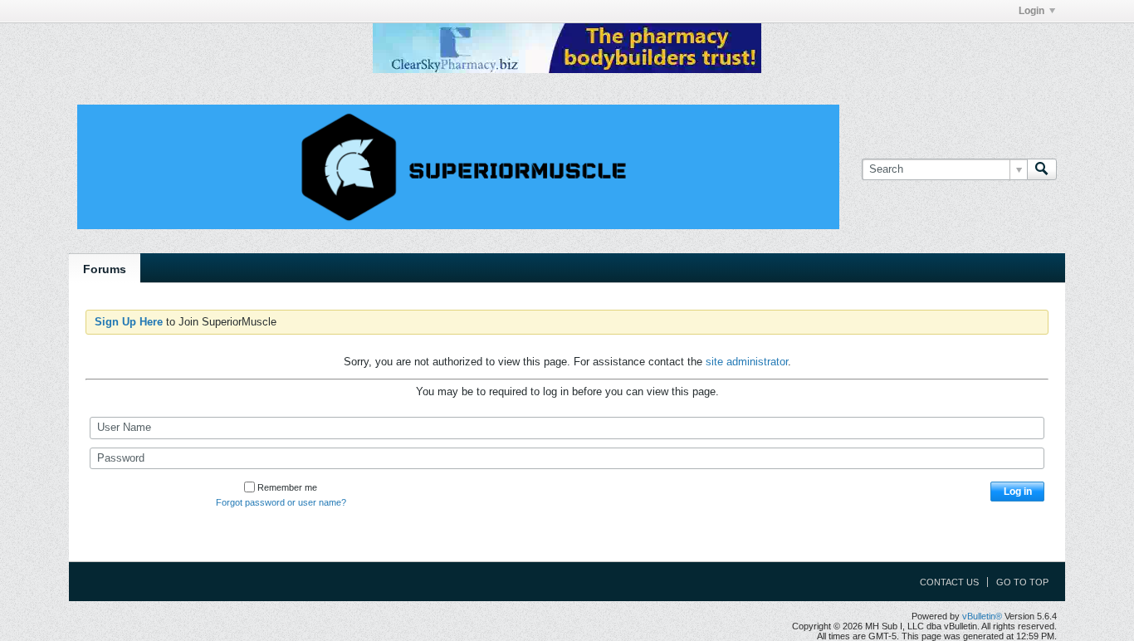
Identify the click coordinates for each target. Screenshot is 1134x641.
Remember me (287, 487)
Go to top (1022, 582)
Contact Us (949, 582)
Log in (1018, 491)
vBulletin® (982, 616)
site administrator (747, 361)
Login (1031, 11)
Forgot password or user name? (281, 502)
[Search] (1042, 169)
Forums (104, 269)
